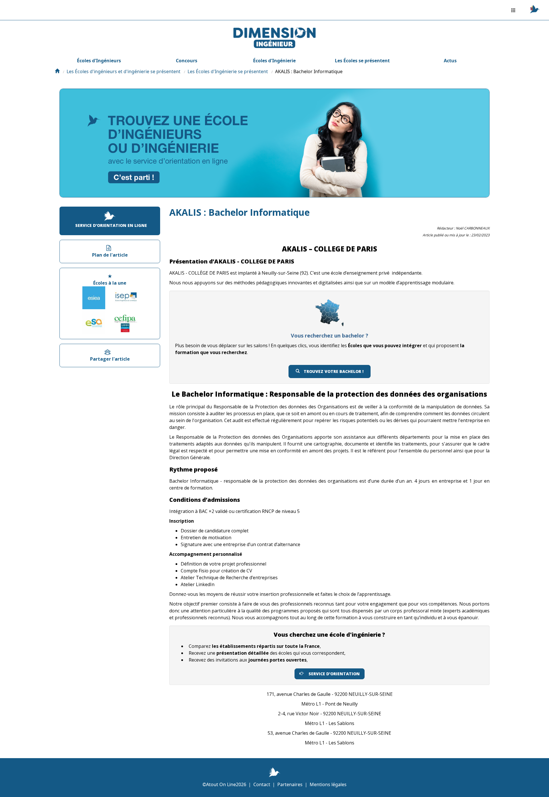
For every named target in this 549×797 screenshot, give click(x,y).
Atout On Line (221, 784)
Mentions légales (328, 784)
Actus (450, 60)
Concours (186, 60)
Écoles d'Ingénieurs (99, 60)
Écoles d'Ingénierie (274, 60)
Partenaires (290, 784)
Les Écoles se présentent (362, 60)
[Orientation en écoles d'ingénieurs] (57, 71)
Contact (261, 784)
